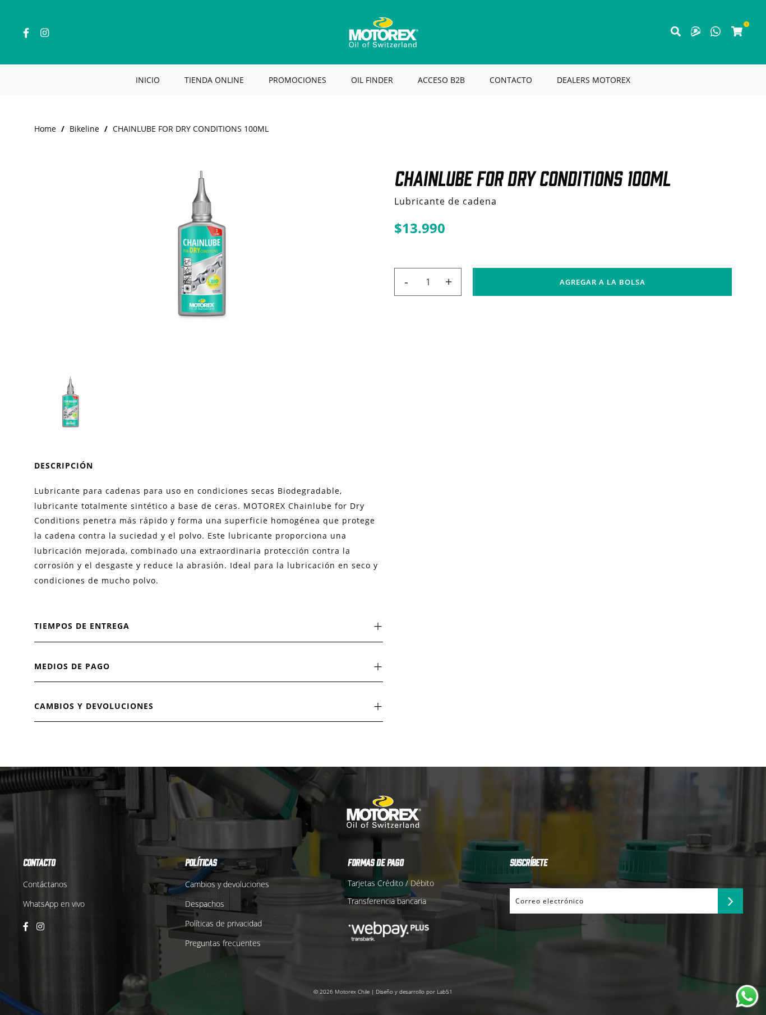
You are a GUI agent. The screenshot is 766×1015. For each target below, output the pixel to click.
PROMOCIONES (297, 80)
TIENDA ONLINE (214, 80)
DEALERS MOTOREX (593, 80)
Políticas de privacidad (223, 923)
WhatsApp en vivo (54, 903)
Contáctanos (45, 884)
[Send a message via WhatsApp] (747, 996)
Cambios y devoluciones (227, 884)
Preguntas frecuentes (223, 943)
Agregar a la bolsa (602, 282)
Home (45, 128)
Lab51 (445, 991)
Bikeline (84, 128)
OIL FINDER (372, 80)
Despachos (204, 903)
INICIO (148, 80)
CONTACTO (511, 80)
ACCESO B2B (441, 80)
